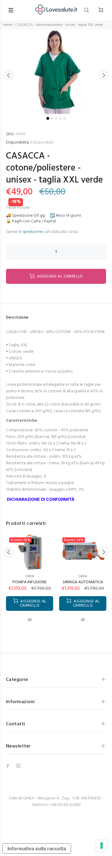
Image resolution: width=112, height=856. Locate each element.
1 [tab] (47, 118)
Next (103, 75)
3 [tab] (56, 118)
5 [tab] (64, 118)
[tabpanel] (56, 71)
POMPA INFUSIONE (30, 582)
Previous (8, 75)
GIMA (29, 576)
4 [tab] (60, 118)
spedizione (32, 231)
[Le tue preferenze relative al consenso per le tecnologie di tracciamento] (101, 845)
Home (7, 25)
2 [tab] (51, 118)
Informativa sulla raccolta (36, 849)
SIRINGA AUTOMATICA (83, 582)
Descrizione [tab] (17, 317)
